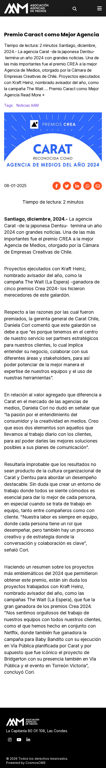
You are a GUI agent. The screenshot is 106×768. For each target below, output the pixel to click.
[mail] (98, 186)
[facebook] (56, 186)
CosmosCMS (35, 763)
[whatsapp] (87, 186)
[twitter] (67, 186)
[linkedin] (77, 186)
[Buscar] (75, 9)
